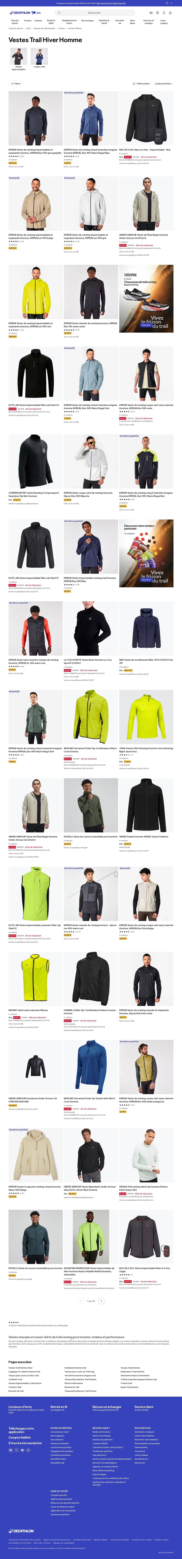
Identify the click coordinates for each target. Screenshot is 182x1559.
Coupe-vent (39, 67)
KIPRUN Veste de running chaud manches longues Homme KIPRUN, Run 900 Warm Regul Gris (90, 407)
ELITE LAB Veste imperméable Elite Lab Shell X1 (33, 578)
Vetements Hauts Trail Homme (135, 1375)
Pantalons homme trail (75, 1368)
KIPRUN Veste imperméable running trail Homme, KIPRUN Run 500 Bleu (90, 579)
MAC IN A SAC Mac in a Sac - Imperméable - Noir (145, 149)
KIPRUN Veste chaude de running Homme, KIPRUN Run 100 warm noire (90, 325)
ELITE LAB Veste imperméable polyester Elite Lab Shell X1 (35, 927)
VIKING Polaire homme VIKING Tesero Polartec (143, 836)
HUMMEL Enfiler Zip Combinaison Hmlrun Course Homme (90, 1012)
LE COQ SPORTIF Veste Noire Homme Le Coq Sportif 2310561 (87, 661)
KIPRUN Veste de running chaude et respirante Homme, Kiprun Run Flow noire (144, 1012)
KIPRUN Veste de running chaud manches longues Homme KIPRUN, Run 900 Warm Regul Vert (35, 750)
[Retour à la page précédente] (80, 1301)
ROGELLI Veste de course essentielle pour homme (91, 836)
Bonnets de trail (16, 1391)
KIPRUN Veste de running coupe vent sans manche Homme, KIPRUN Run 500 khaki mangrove (146, 1100)
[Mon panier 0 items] (170, 13)
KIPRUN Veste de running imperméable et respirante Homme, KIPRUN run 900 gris (86, 236)
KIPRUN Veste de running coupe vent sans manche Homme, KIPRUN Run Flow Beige (146, 927)
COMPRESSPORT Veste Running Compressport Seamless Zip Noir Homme (34, 494)
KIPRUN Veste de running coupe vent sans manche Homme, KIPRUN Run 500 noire (146, 407)
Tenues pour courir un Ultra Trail (24, 1375)
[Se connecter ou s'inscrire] (164, 13)
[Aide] (157, 13)
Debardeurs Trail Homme (132, 1372)
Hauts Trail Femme (129, 1387)
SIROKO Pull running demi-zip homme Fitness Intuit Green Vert (143, 1188)
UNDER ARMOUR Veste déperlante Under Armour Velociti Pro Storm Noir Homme (90, 1188)
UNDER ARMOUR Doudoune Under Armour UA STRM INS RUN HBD (33, 1100)
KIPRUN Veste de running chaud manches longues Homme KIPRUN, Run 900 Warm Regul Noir (146, 494)
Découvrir (146, 325)
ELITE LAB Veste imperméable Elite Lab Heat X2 (34, 405)
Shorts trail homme (74, 1383)
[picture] (36, 118)
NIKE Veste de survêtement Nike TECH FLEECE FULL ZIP (146, 661)
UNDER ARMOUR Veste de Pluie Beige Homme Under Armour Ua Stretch (143, 236)
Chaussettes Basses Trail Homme (80, 1391)
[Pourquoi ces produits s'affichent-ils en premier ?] (134, 83)
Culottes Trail (15, 1387)
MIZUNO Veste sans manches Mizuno (28, 1010)
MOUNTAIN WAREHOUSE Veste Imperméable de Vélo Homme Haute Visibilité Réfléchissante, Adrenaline (89, 1271)
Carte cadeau (164, 21)
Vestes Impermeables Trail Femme (25, 1383)
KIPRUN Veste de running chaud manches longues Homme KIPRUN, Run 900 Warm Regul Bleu (90, 151)
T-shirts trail (126, 1383)
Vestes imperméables (19, 68)
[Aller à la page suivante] (101, 1301)
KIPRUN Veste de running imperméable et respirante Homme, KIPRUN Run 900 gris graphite (35, 151)
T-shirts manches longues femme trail (139, 1379)
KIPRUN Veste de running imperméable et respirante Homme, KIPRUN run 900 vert (31, 325)
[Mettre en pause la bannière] (167, 3)
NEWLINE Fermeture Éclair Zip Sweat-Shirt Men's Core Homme (89, 1100)
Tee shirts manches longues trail (80, 1375)
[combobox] (164, 83)
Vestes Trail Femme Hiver (21, 1368)
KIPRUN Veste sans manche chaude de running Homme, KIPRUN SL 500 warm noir (33, 661)
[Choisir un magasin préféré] (151, 13)
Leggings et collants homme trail (24, 1372)
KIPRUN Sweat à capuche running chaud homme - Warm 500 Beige (35, 1188)
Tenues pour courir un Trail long (79, 1372)
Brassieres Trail (72, 1387)
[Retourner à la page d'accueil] (25, 12)
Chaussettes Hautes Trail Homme (80, 1379)
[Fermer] (171, 3)
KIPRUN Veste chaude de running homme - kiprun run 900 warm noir (90, 927)
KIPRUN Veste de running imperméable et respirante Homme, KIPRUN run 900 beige (31, 236)
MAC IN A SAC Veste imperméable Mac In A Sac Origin (144, 1270)
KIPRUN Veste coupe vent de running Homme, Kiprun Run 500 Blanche (88, 494)
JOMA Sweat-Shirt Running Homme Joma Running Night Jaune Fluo (146, 750)
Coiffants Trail (15, 1379)
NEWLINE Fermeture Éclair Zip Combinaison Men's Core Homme (90, 750)
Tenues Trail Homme (130, 1368)
